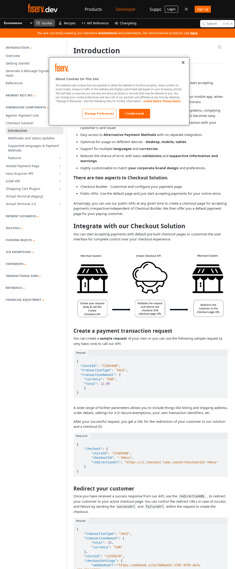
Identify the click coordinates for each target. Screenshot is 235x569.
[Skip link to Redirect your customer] (70, 488)
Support (157, 9)
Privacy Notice (171, 101)
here (193, 33)
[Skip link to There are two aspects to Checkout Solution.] (70, 177)
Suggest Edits (217, 47)
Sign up (203, 9)
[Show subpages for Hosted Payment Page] (60, 166)
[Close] (183, 62)
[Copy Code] (222, 360)
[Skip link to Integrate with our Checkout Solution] (70, 226)
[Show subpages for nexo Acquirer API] (60, 173)
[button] (150, 284)
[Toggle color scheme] (186, 9)
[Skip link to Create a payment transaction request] (70, 331)
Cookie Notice (152, 101)
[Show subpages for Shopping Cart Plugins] (60, 189)
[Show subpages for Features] (60, 158)
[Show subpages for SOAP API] (60, 181)
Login (171, 9)
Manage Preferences (99, 113)
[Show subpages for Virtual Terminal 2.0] (60, 204)
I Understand (134, 113)
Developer (126, 9)
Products (93, 9)
